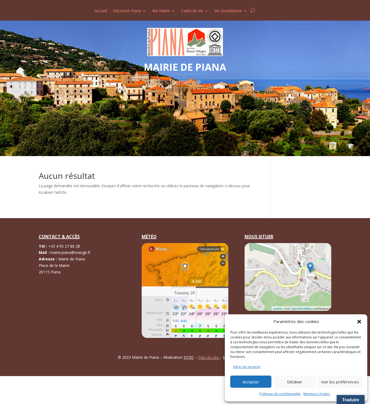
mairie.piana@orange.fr (70, 252)
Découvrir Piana (127, 11)
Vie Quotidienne (228, 11)
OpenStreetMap (301, 308)
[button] (359, 321)
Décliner (294, 381)
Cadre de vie (192, 11)
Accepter (250, 381)
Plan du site (209, 357)
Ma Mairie (161, 11)
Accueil (101, 11)
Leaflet (277, 308)
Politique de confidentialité (280, 394)
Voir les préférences (340, 381)
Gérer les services (246, 366)
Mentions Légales (316, 394)
